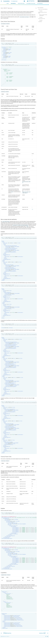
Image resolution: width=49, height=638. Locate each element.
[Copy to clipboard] (35, 43)
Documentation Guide (31, 3)
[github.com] (46, 636)
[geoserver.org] (47, 636)
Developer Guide (21, 3)
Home (8, 3)
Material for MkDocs (6, 636)
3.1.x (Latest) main (14, 1)
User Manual (13, 3)
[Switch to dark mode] (24, 1)
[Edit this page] (36, 8)
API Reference (40, 3)
